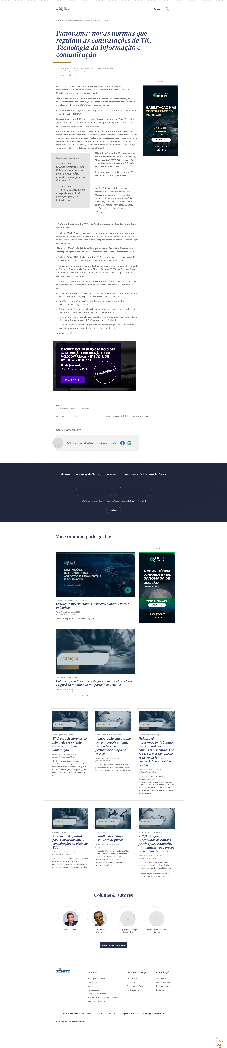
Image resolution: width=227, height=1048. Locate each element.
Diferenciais (160, 990)
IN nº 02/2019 (84, 409)
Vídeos (83, 600)
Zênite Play (131, 982)
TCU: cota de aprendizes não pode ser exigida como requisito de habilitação (70, 195)
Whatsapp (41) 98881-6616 (153, 1013)
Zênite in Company (163, 986)
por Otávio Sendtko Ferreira (61, 854)
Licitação (79, 68)
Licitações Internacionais (72, 600)
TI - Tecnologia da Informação (104, 68)
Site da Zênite (93, 982)
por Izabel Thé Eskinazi (102, 761)
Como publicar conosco (97, 978)
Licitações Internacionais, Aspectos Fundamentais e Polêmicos (92, 606)
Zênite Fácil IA (132, 978)
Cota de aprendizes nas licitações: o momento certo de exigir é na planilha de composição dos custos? (70, 173)
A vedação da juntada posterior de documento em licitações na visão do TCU (70, 841)
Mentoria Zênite (133, 990)
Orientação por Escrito (135, 986)
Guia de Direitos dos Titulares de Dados (103, 997)
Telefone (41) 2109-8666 (131, 1013)
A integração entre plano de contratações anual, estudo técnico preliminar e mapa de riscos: (113, 746)
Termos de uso (93, 990)
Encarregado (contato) (96, 1001)
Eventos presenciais (163, 982)
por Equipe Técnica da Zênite (88, 71)
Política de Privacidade (97, 993)
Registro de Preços (161, 832)
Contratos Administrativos (66, 68)
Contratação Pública (63, 163)
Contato (91, 986)
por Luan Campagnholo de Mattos (63, 757)
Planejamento (88, 68)
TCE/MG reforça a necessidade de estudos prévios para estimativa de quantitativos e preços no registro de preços (156, 843)
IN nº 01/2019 (75, 409)
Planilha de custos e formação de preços (109, 838)
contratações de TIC (63, 409)
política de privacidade (136, 501)
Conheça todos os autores (113, 945)
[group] (70, 920)
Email (119, 487)
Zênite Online (161, 978)
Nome (80, 487)
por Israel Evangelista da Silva (66, 692)
